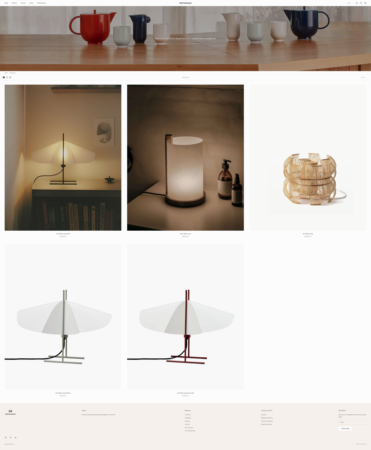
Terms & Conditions (267, 421)
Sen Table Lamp (308, 234)
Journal (23, 3)
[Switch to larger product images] (4, 77)
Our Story (188, 415)
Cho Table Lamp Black (63, 234)
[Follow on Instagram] (6, 437)
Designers (188, 418)
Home (6, 73)
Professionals (41, 3)
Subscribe (345, 428)
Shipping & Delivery (267, 418)
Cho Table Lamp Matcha (63, 393)
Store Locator (189, 427)
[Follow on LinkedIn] (16, 437)
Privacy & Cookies (266, 424)
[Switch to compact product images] (10, 77)
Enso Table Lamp (185, 234)
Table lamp (12, 73)
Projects (14, 3)
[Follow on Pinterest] (11, 437)
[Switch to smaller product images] (7, 77)
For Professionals (190, 431)
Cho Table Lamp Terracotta (185, 393)
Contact (263, 415)
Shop (6, 3)
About (31, 3)
